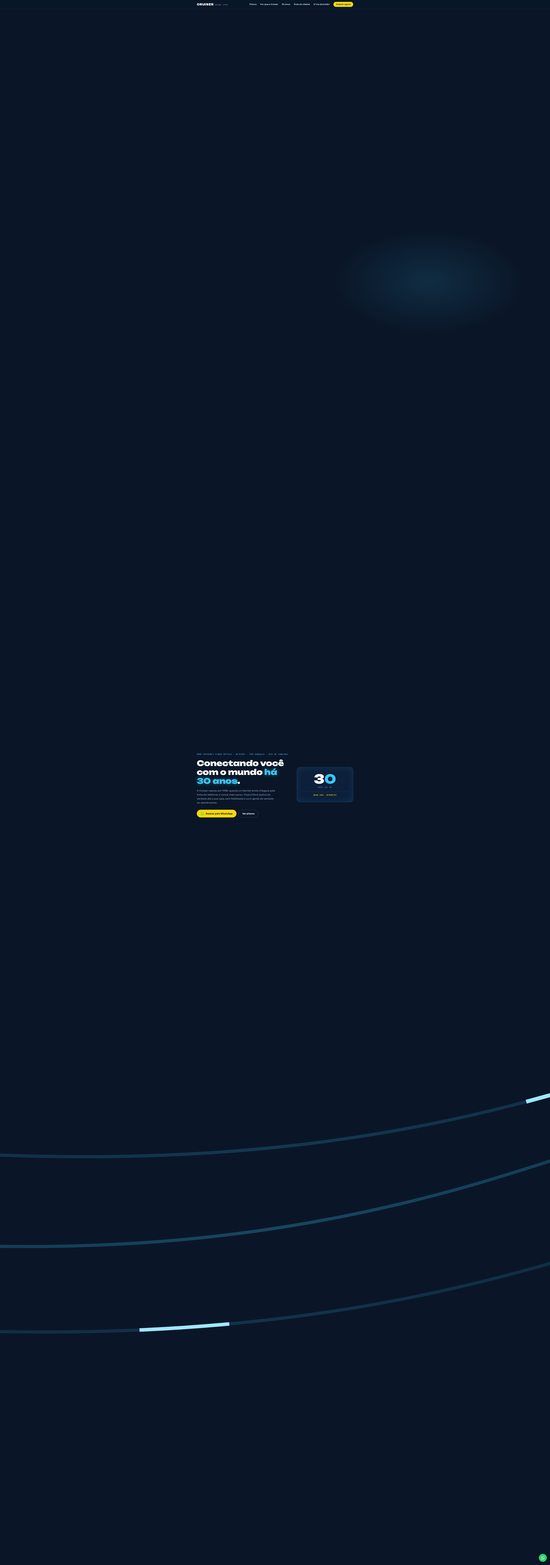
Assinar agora (343, 4)
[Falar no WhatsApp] (543, 1558)
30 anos (286, 4)
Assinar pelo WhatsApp (219, 813)
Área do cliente (302, 4)
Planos (253, 4)
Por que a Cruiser (269, 4)
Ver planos (248, 813)
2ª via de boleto (322, 4)
